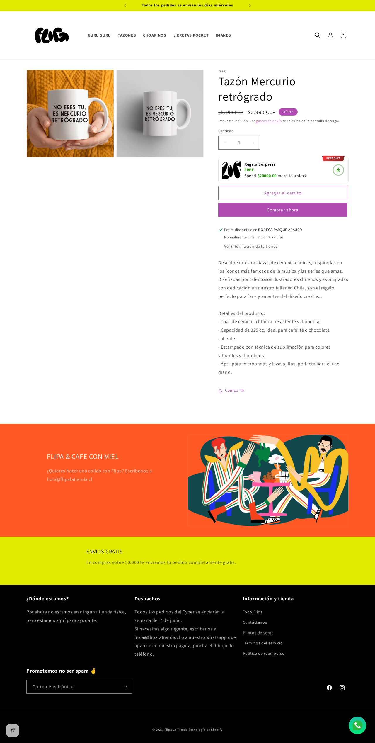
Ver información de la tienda (251, 246)
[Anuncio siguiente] (249, 5)
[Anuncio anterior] (125, 5)
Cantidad (225, 131)
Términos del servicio (263, 643)
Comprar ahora (283, 210)
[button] (317, 35)
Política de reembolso (264, 653)
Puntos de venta (258, 632)
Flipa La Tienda (176, 729)
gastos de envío (269, 120)
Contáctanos (255, 622)
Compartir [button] (234, 390)
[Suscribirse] (125, 687)
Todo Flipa (253, 612)
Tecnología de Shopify (206, 729)
